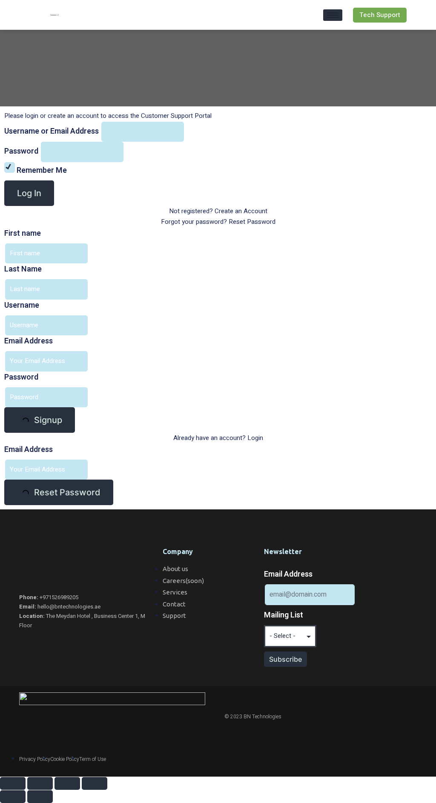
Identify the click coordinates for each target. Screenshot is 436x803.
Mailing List (283, 615)
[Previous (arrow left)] (13, 796)
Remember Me (41, 170)
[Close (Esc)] (13, 783)
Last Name (23, 269)
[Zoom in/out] (94, 783)
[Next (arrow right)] (40, 796)
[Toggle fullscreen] (67, 783)
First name (22, 233)
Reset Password (252, 221)
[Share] (40, 783)
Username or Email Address (51, 131)
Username (21, 305)
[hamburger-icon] (332, 15)
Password (21, 151)
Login (255, 438)
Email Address (28, 341)
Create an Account (241, 211)
